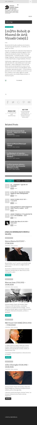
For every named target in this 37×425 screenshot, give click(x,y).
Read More (8, 274)
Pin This (23, 102)
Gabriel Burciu (13, 417)
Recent (18, 180)
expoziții (7, 26)
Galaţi (11, 26)
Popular (9, 180)
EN (29, 16)
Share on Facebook (7, 102)
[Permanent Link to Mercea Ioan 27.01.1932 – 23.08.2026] (18, 295)
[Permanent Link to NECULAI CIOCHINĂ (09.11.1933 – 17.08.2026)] (18, 336)
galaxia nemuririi (9, 238)
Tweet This (13, 102)
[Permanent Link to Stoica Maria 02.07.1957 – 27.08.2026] (18, 254)
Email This (29, 102)
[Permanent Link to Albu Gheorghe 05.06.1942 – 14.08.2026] (18, 378)
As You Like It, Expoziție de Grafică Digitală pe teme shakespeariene (20, 192)
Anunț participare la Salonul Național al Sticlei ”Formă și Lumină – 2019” (21, 207)
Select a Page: (30, 1)
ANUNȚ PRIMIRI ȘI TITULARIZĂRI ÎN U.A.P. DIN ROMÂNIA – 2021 (21, 214)
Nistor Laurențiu (14, 245)
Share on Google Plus (18, 102)
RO (31, 16)
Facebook (27, 180)
